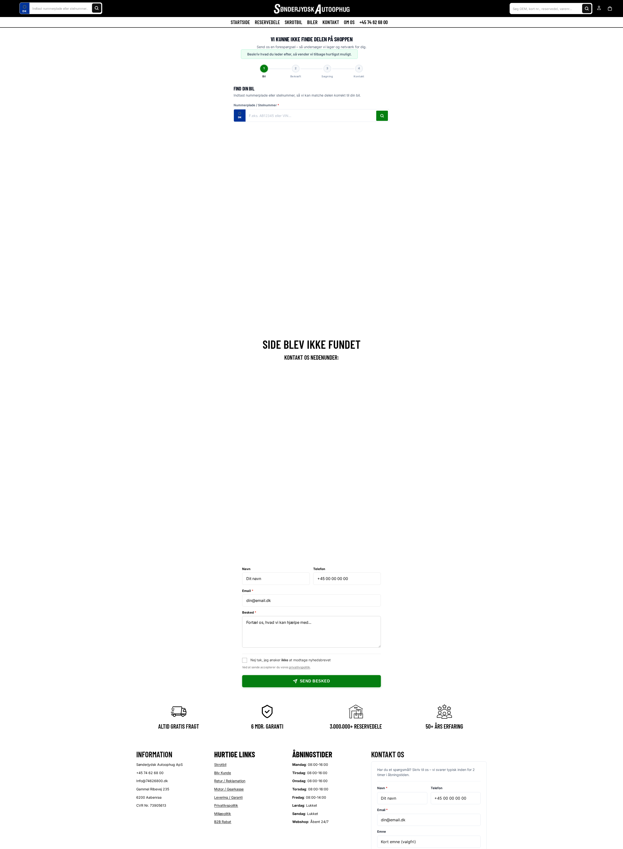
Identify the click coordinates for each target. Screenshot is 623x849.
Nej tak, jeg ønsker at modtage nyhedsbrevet (290, 660)
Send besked (315, 681)
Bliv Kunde (222, 773)
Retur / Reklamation (229, 781)
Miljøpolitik (222, 814)
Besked (249, 612)
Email (247, 591)
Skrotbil (220, 765)
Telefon (319, 569)
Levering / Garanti (228, 797)
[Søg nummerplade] (382, 116)
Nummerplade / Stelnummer (256, 105)
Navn (246, 569)
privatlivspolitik (299, 667)
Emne (381, 832)
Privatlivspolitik (226, 806)
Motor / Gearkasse (229, 789)
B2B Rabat (222, 822)
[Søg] (96, 8)
